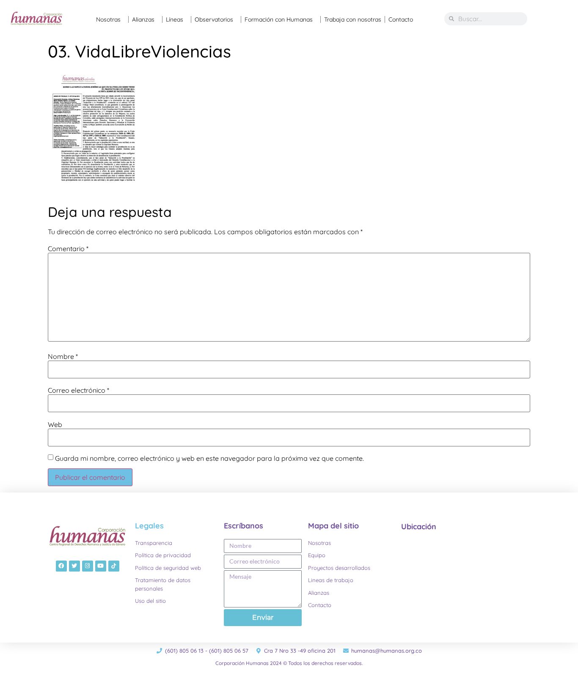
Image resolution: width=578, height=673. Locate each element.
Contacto (400, 19)
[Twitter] (74, 566)
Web (55, 424)
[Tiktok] (113, 566)
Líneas (174, 19)
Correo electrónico (78, 390)
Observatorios (214, 19)
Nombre (63, 356)
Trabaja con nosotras (352, 19)
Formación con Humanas (279, 19)
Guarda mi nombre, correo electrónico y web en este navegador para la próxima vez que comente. (209, 458)
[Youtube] (100, 566)
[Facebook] (61, 566)
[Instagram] (87, 566)
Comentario (68, 248)
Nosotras (108, 19)
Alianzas (143, 19)
